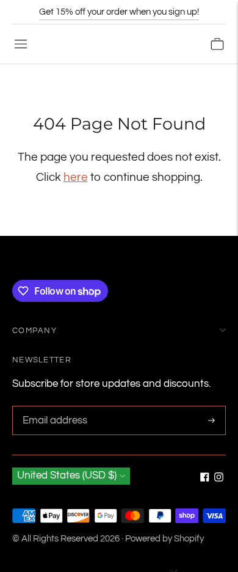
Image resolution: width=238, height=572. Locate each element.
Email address (53, 407)
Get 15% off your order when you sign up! (119, 11)
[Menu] (20, 44)
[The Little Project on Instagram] (218, 478)
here (75, 177)
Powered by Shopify (164, 538)
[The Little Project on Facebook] (204, 478)
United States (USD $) (67, 475)
